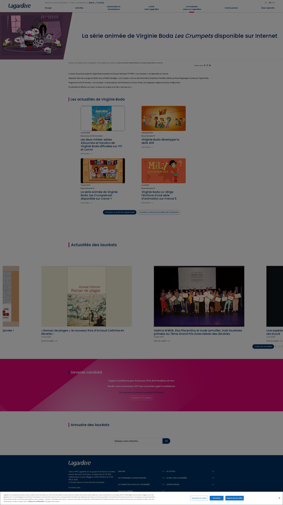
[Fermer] (279, 498)
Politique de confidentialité (36, 501)
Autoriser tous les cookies (235, 498)
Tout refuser (216, 498)
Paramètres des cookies (199, 498)
